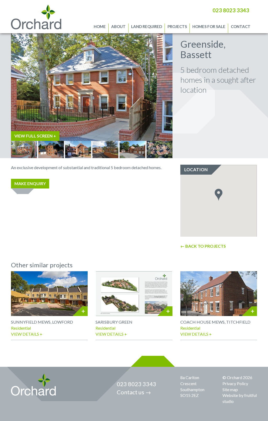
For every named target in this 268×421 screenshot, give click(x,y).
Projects (177, 26)
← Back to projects (203, 245)
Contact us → (134, 392)
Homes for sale (208, 26)
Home (100, 26)
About (118, 26)
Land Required (146, 26)
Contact (240, 26)
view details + (26, 333)
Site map (230, 389)
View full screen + (35, 135)
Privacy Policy (235, 383)
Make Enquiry (30, 183)
